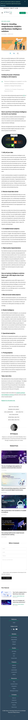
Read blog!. (3, 5)
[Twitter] (11, 629)
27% (24, 95)
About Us (14, 697)
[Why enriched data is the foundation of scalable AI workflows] (14, 501)
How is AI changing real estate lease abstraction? (19, 601)
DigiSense (14, 665)
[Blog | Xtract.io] (8, 13)
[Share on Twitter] (10, 53)
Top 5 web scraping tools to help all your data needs (20, 593)
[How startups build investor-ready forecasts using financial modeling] (14, 523)
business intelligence (13, 409)
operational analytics (13, 417)
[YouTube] (16, 629)
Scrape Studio (14, 658)
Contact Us (14, 700)
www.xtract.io (6, 8)
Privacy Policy (14, 702)
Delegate (14, 644)
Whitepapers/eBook (14, 690)
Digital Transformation (18, 596)
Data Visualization (13, 414)
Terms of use (14, 707)
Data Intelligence (5, 21)
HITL (14, 655)
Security (14, 704)
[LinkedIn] (14, 53)
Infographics (14, 686)
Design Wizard (14, 639)
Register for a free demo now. (8, 400)
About (11, 8)
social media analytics (13, 419)
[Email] (17, 53)
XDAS (14, 622)
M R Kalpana (14, 434)
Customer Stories (14, 683)
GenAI (14, 653)
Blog (14, 681)
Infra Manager (14, 637)
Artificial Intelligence (18, 604)
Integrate (14, 641)
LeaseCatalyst (14, 669)
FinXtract (14, 667)
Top (14, 715)
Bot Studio (14, 651)
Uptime (14, 674)
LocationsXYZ (14, 672)
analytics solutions (14, 406)
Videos (14, 688)
